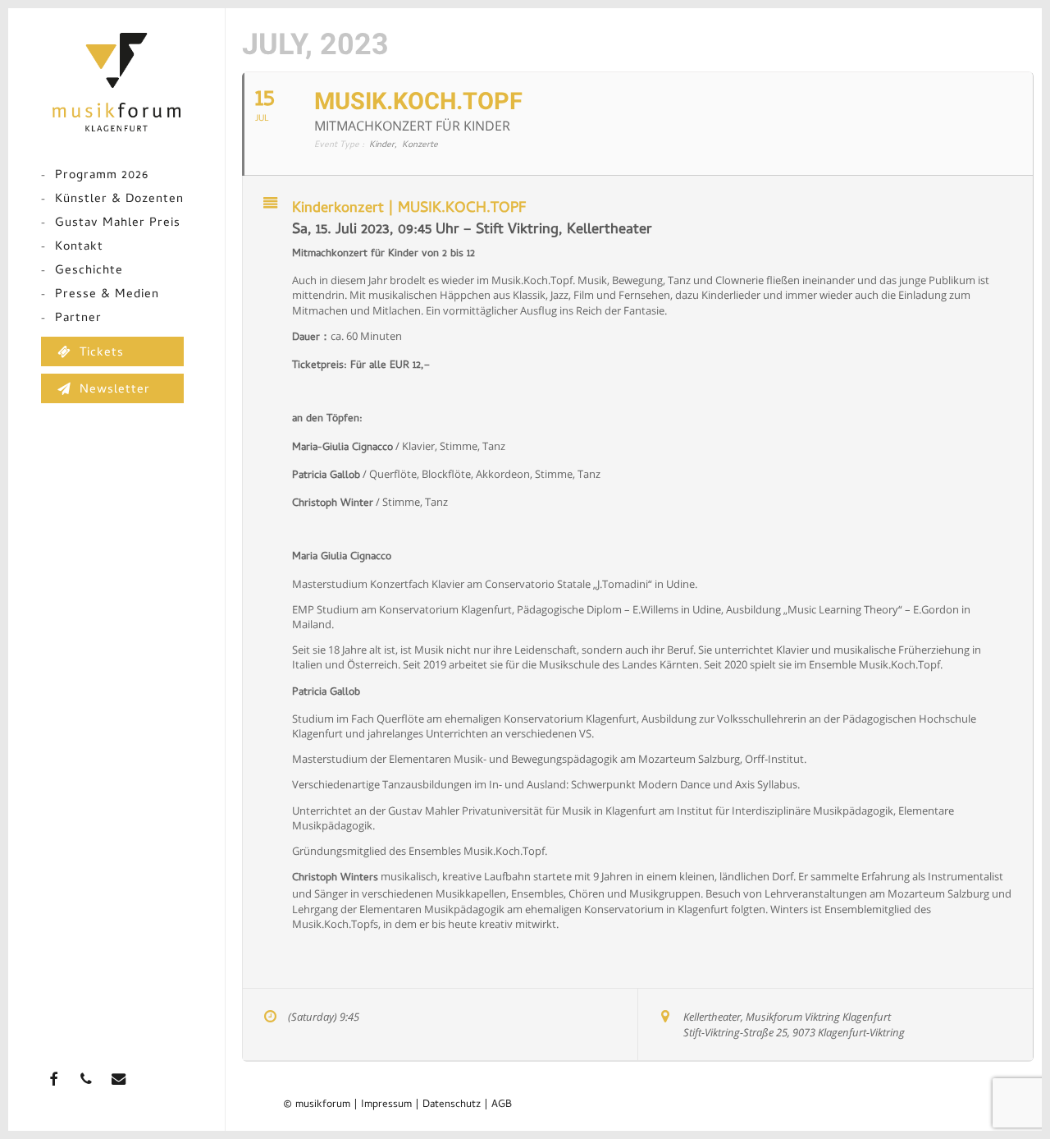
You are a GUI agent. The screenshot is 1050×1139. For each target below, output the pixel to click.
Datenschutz (451, 1105)
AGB (501, 1105)
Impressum (386, 1105)
